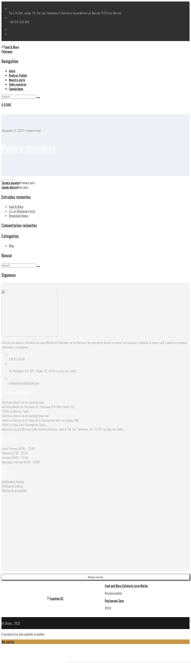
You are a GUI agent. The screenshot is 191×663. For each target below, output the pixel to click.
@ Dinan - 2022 (10, 623)
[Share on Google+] (11, 178)
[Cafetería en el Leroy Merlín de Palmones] (14, 51)
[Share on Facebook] (2, 178)
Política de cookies (12, 486)
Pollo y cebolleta (28, 147)
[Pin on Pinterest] (8, 178)
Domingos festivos (12, 462)
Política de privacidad (13, 490)
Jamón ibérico (9, 187)
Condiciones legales (12, 481)
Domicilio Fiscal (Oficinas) (16, 429)
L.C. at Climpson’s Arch (22, 211)
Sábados (6, 453)
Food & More (16, 206)
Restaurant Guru (114, 600)
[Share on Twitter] (5, 178)
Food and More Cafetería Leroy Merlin (126, 586)
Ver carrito (7, 641)
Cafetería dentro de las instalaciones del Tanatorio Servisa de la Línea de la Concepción (27, 418)
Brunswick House (18, 215)
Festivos (6, 457)
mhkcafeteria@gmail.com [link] (24, 383)
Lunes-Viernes (9, 448)
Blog (11, 245)
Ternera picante (10, 183)
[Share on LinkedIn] (14, 178)
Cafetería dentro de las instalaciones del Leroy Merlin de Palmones (22, 404)
